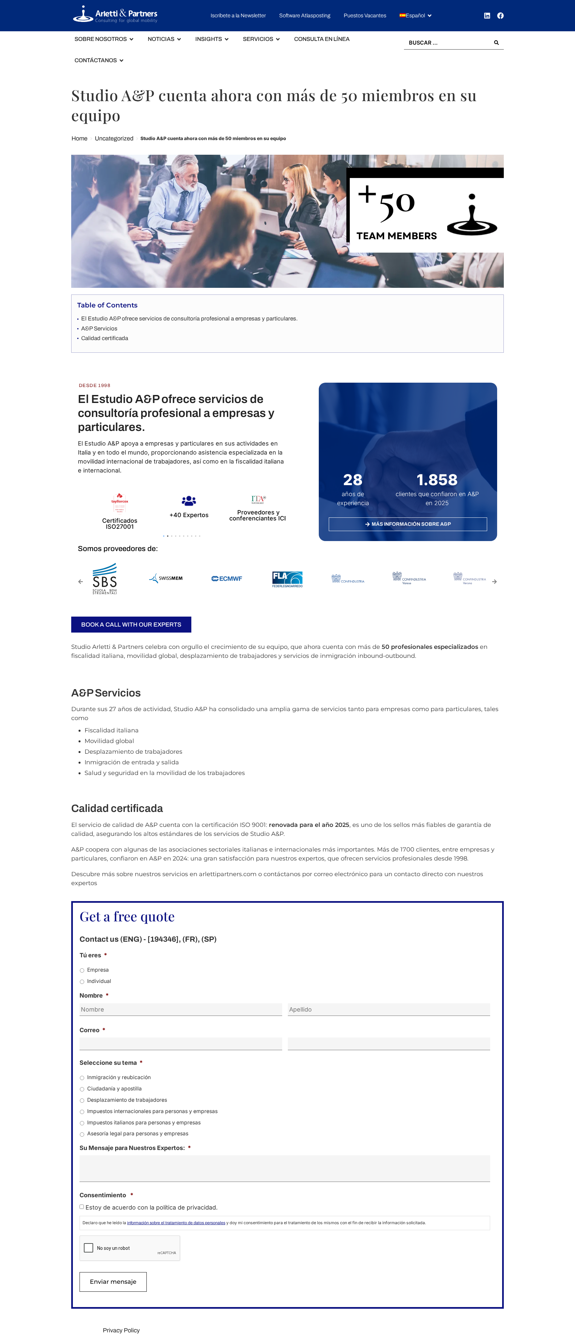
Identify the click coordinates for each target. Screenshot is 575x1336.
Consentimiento (106, 1195)
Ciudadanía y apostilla (114, 1088)
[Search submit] (496, 42)
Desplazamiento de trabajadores (127, 1100)
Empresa (98, 970)
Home (80, 138)
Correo (92, 1030)
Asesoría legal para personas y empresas (137, 1133)
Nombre (94, 995)
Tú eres (93, 955)
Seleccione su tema (111, 1062)
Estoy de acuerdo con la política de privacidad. (152, 1208)
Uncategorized (114, 138)
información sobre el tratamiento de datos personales (176, 1223)
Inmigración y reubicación (119, 1077)
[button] (416, 16)
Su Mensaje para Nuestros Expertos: (135, 1147)
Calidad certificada (104, 338)
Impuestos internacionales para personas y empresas (152, 1111)
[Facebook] (500, 15)
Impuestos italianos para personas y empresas (144, 1122)
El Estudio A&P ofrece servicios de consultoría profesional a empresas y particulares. (189, 318)
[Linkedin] (487, 15)
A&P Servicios (99, 328)
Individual (99, 981)
